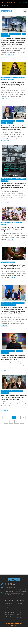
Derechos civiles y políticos (8, 77)
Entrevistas (11, 79)
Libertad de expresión (21, 178)
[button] (25, 11)
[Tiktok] (12, 2)
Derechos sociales (20, 77)
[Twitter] (2, 2)
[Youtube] (9, 2)
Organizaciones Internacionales (9, 304)
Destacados (4, 79)
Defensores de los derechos (8, 121)
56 (17, 422)
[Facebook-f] (5, 2)
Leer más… (11, 54)
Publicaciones (5, 180)
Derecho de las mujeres (7, 222)
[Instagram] (7, 2)
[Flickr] (14, 2)
